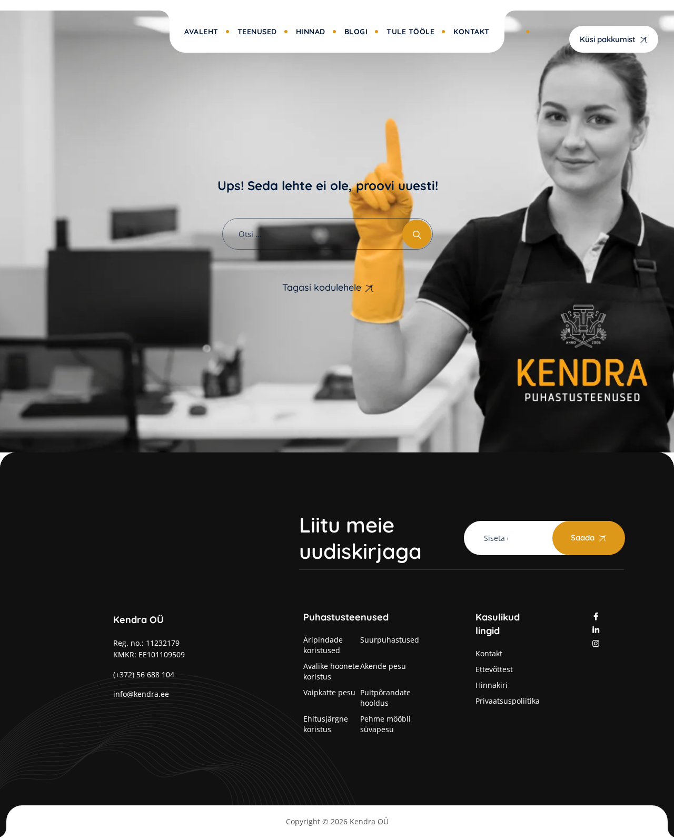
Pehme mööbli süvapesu (385, 724)
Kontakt (471, 31)
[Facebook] (595, 615)
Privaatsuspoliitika (507, 701)
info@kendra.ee (141, 694)
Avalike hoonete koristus (331, 671)
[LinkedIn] (595, 629)
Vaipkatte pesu (329, 692)
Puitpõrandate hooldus (385, 697)
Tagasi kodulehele (321, 287)
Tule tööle (410, 31)
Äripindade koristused (323, 645)
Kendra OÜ (369, 821)
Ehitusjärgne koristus (325, 724)
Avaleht (201, 31)
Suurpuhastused (389, 640)
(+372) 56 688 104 (143, 674)
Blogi (356, 31)
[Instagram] (595, 643)
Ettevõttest (494, 669)
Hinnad (310, 31)
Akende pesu (383, 666)
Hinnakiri (491, 685)
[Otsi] (416, 234)
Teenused (257, 31)
